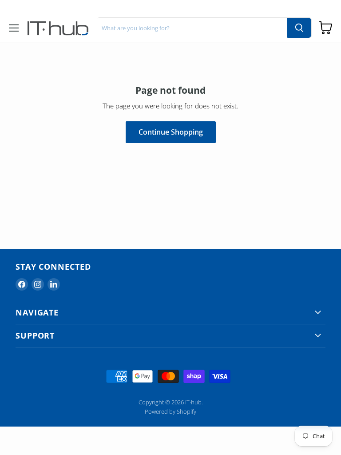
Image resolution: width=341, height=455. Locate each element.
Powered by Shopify (170, 411)
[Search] (299, 28)
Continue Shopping (171, 132)
